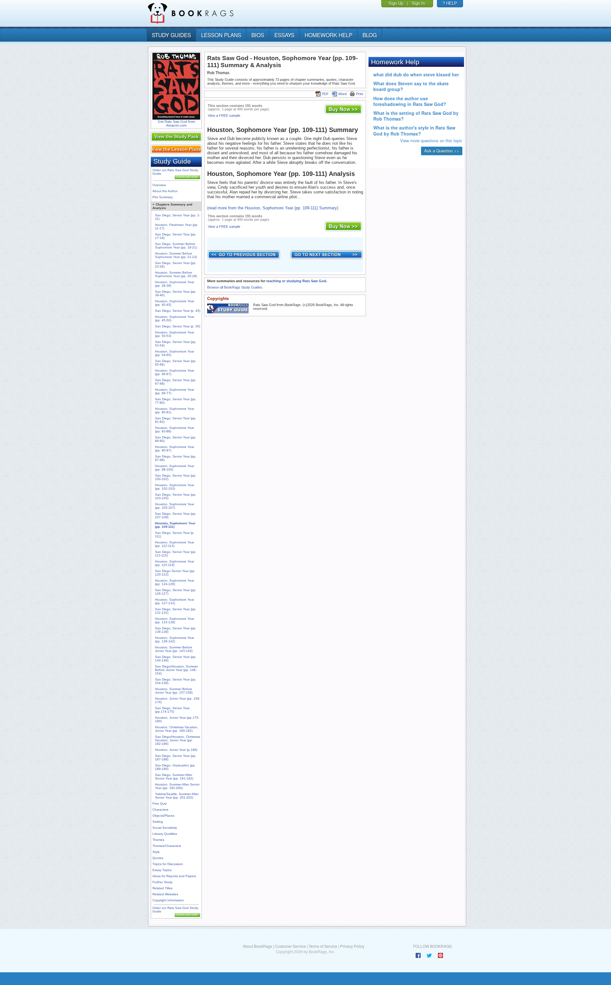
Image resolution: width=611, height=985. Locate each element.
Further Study (162, 882)
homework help (328, 35)
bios (257, 35)
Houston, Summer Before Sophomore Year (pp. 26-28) (176, 274)
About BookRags (257, 946)
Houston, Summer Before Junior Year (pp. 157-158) (174, 690)
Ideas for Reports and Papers (174, 876)
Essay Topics (162, 870)
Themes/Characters (166, 846)
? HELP (450, 3)
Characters (160, 809)
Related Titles (162, 888)
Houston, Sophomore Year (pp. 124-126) (174, 582)
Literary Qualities (164, 833)
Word (342, 94)
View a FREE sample (224, 115)
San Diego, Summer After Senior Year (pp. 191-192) (174, 776)
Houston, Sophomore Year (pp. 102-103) (174, 486)
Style (156, 852)
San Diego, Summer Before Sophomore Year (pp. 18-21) (176, 245)
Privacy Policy (352, 946)
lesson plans (221, 35)
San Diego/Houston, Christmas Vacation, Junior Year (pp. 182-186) (177, 740)
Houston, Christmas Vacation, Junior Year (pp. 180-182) (176, 728)
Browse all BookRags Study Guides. (235, 287)
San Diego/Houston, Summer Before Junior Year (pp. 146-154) (176, 670)
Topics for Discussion (167, 864)
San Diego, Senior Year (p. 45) (177, 310)
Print (359, 94)
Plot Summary (162, 197)
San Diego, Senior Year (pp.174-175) (172, 709)
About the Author (165, 191)
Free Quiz (159, 803)
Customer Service (290, 946)
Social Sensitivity (164, 827)
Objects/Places (163, 815)
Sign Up (396, 3)
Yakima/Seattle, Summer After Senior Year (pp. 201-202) (177, 795)
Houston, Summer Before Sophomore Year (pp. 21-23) (176, 255)
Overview (159, 185)
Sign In (418, 3)
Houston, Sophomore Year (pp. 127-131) (174, 601)
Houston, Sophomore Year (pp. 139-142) (174, 639)
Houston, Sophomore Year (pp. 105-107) (174, 505)
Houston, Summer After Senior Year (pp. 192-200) (177, 786)
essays (284, 35)
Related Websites (165, 894)
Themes (158, 840)
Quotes (157, 858)
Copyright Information (168, 900)
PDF (325, 94)
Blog (369, 35)
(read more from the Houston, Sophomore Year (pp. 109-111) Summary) (272, 208)
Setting (157, 821)
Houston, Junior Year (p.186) (176, 749)
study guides (171, 35)
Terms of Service (323, 946)
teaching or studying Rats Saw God (296, 281)
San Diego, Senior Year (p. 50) (177, 326)
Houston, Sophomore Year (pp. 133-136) (174, 620)
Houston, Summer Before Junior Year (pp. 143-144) (174, 649)
